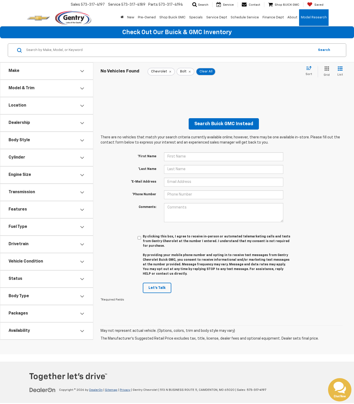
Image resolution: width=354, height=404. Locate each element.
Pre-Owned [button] (147, 17)
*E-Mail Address (143, 181)
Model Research (314, 17)
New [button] (130, 17)
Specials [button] (196, 17)
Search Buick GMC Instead (223, 124)
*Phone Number (144, 194)
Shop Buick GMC (172, 17)
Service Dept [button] (216, 17)
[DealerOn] (42, 390)
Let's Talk (157, 288)
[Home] (122, 17)
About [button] (292, 17)
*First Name (147, 156)
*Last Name (147, 169)
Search (324, 50)
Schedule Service (245, 17)
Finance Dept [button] (273, 17)
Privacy (125, 390)
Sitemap (111, 390)
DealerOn (96, 390)
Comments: (147, 207)
